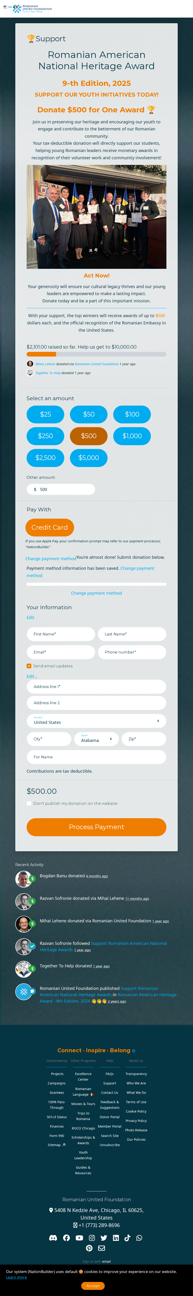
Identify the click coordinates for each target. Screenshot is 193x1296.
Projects (57, 1074)
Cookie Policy (136, 1111)
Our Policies (136, 1139)
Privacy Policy (136, 1120)
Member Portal (109, 1126)
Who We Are (136, 1083)
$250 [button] (45, 436)
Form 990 (56, 1135)
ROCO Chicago (83, 1128)
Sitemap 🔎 (57, 1145)
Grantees (57, 1092)
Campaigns (57, 1083)
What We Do (136, 1092)
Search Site (110, 1135)
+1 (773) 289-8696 (96, 1225)
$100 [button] (132, 414)
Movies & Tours (83, 1104)
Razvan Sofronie (56, 898)
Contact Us (109, 1092)
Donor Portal (110, 1117)
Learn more (16, 1277)
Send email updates (52, 666)
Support (109, 1083)
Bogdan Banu (45, 373)
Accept (93, 1286)
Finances (57, 1126)
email (106, 1261)
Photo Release (136, 1130)
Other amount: (41, 477)
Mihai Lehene (110, 898)
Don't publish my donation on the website (75, 803)
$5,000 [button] (88, 458)
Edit (30, 617)
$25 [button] (45, 414)
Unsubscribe (110, 1145)
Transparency (136, 1074)
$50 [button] (89, 414)
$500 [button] (88, 436)
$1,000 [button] (132, 436)
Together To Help (48, 364)
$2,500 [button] (45, 458)
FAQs (110, 1074)
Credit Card (50, 527)
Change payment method (50, 558)
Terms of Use (136, 1102)
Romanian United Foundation (121, 921)
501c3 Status (57, 1117)
